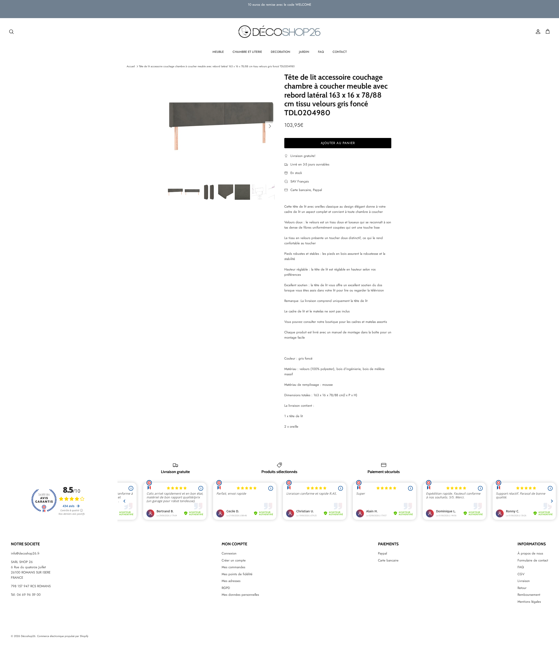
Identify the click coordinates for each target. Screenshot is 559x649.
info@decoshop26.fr (25, 553)
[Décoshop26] (279, 31)
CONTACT (340, 52)
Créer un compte (234, 560)
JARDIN (304, 52)
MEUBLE (218, 52)
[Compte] (537, 31)
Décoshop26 (28, 636)
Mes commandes (233, 567)
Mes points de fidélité (237, 574)
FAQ (321, 52)
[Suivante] (270, 126)
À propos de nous (530, 553)
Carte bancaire (388, 560)
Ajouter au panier (338, 143)
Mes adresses (231, 580)
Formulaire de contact (533, 560)
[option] (221, 126)
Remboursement (529, 594)
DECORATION (280, 52)
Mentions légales (529, 601)
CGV (521, 574)
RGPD (226, 587)
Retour (522, 587)
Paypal (382, 553)
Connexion (229, 553)
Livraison (524, 580)
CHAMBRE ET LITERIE (247, 52)
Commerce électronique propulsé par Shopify (62, 636)
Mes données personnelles (240, 594)
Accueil (131, 66)
